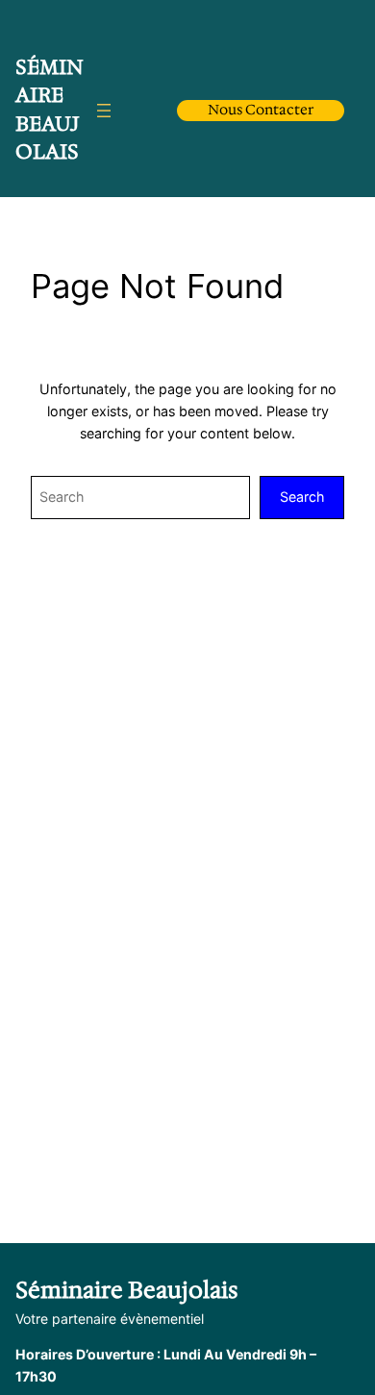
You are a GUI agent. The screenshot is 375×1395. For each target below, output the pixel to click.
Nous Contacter (260, 109)
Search (302, 496)
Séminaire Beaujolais (49, 109)
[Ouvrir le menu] (103, 110)
